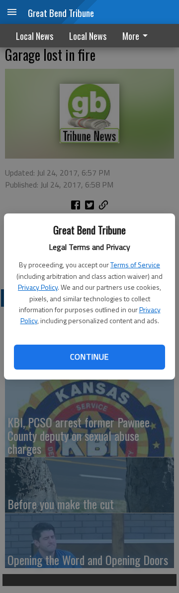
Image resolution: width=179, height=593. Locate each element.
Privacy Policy (38, 287)
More (130, 35)
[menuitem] (137, 35)
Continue (89, 357)
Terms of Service (135, 264)
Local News (34, 35)
